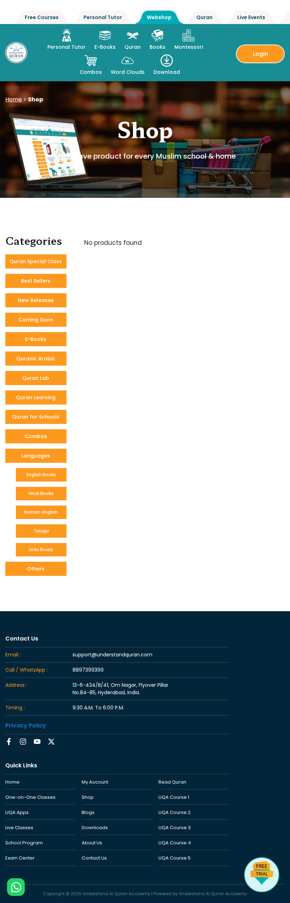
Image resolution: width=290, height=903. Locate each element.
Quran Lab (35, 378)
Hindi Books (41, 493)
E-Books (35, 339)
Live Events (251, 17)
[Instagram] (23, 741)
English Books (41, 475)
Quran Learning (36, 397)
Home (13, 99)
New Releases (36, 300)
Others (36, 568)
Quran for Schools (35, 416)
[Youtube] (37, 741)
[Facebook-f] (8, 741)
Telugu (41, 531)
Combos (36, 436)
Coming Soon (35, 319)
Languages (36, 455)
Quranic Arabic (35, 358)
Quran (204, 17)
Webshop (159, 17)
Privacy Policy (25, 725)
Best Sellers (36, 280)
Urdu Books (41, 550)
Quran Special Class (36, 261)
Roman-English (41, 512)
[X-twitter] (51, 741)
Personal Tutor (102, 17)
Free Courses (42, 17)
